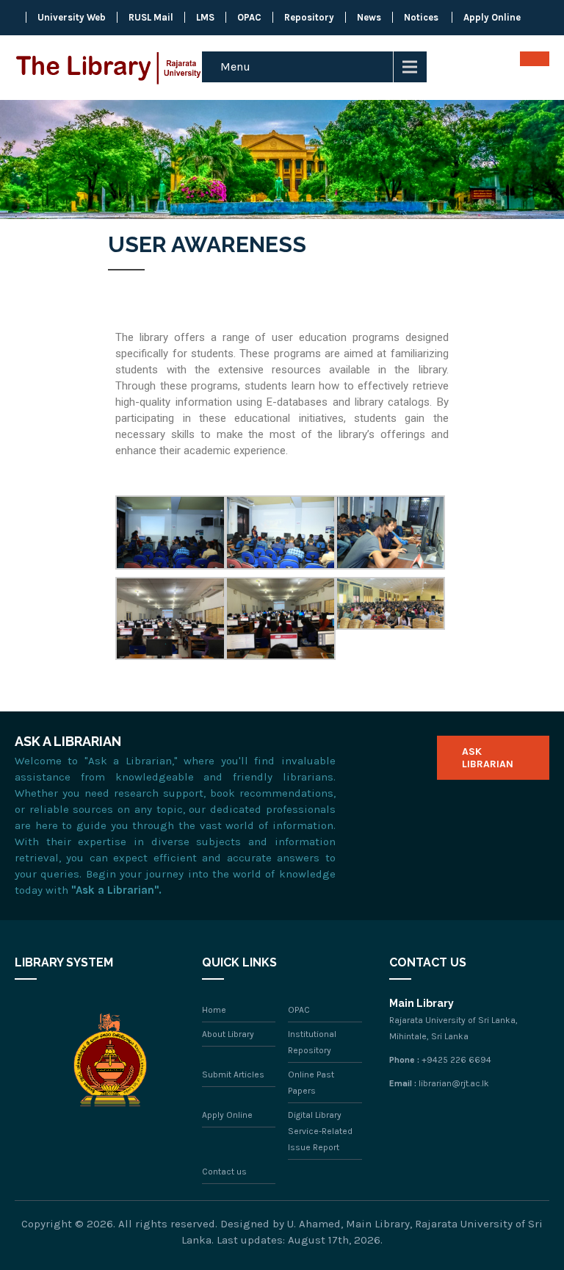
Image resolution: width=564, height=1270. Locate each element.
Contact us (224, 1171)
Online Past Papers (311, 1082)
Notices (421, 17)
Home (214, 1010)
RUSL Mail (151, 17)
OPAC (249, 17)
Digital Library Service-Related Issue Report (320, 1131)
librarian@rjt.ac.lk (454, 1083)
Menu (235, 66)
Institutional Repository (312, 1042)
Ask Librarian (487, 757)
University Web (71, 17)
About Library (228, 1034)
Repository (309, 17)
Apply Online (492, 17)
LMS (205, 17)
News (369, 17)
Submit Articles (233, 1074)
